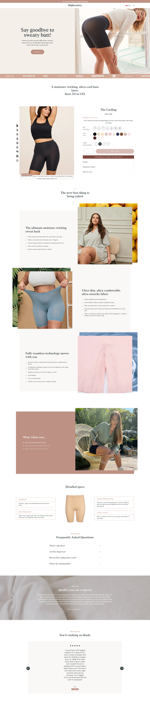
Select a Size (115, 151)
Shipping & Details (89, 167)
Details (85, 162)
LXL (107, 128)
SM (99, 128)
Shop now (37, 52)
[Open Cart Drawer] (133, 5)
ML (103, 128)
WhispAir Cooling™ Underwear (79, 1)
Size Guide (86, 129)
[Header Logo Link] (75, 5)
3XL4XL (116, 128)
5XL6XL (120, 128)
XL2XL (112, 128)
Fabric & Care (87, 172)
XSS (95, 128)
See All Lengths (87, 145)
